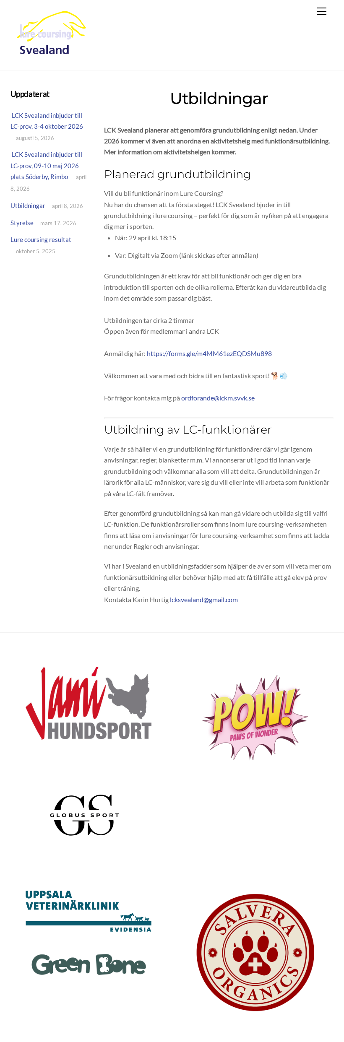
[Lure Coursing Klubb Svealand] (52, 55)
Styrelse (22, 222)
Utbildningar (27, 205)
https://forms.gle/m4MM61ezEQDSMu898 (209, 353)
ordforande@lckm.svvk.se (218, 398)
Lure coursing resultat (40, 239)
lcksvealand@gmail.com (204, 599)
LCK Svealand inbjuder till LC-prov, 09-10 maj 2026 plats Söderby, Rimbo (46, 165)
